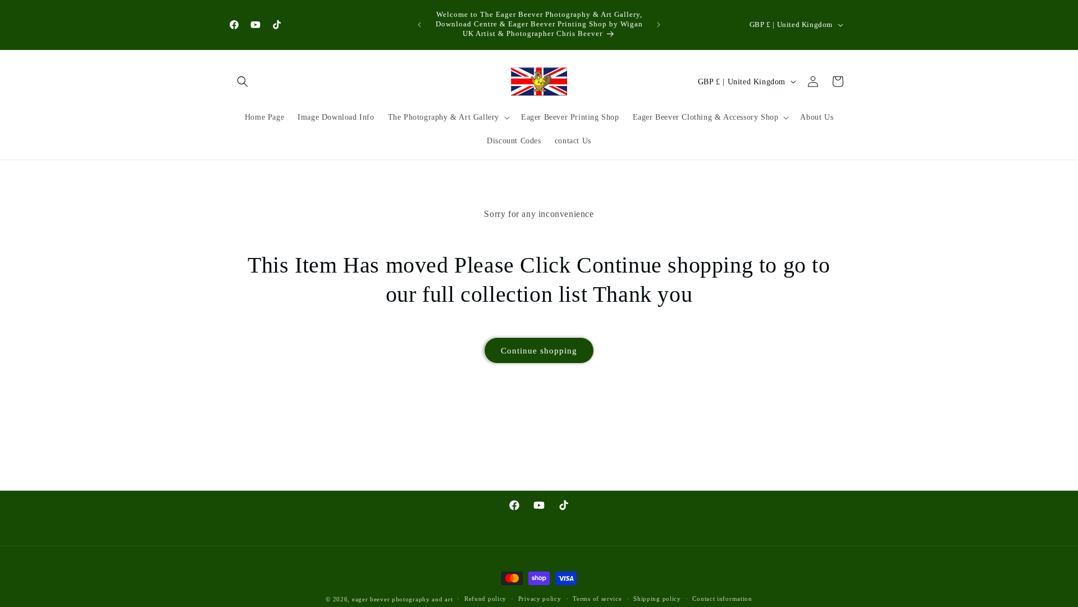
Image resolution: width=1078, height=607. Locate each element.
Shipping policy (657, 598)
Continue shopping (539, 350)
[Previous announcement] (419, 24)
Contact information (722, 598)
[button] (242, 81)
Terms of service (597, 598)
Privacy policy (539, 598)
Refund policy (485, 598)
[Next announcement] (658, 24)
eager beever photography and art (402, 599)
